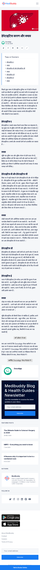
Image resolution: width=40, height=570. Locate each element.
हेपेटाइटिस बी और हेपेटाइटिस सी (16, 68)
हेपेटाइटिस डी (10, 75)
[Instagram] (18, 499)
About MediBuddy (8, 533)
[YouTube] (30, 499)
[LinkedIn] (22, 499)
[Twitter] (10, 499)
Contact (4, 536)
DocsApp (8, 42)
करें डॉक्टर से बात (20, 338)
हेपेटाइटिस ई (10, 78)
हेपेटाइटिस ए (10, 62)
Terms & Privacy (7, 542)
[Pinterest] (26, 499)
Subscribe (20, 413)
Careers (4, 539)
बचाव (8, 65)
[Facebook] (14, 499)
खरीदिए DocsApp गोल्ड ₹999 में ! (20, 360)
